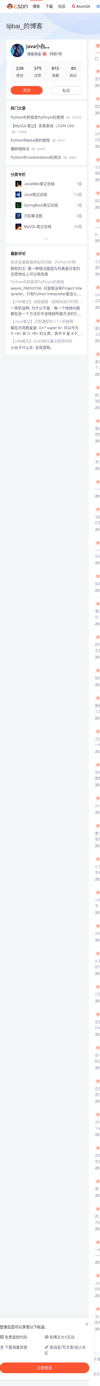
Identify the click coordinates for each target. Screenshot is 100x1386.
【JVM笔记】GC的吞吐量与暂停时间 (41, 341)
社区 (62, 6)
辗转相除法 (28, 148)
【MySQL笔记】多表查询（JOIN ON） (44, 128)
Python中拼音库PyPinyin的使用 (46, 117)
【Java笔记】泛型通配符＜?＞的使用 (42, 321)
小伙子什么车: (23, 347)
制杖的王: (19, 268)
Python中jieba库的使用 (38, 140)
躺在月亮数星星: (25, 327)
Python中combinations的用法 (44, 157)
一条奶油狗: (21, 308)
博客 (36, 6)
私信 (66, 90)
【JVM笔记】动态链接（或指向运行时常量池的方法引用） (46, 301)
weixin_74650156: (27, 288)
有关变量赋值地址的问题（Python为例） (45, 262)
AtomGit (83, 6)
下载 (49, 6)
